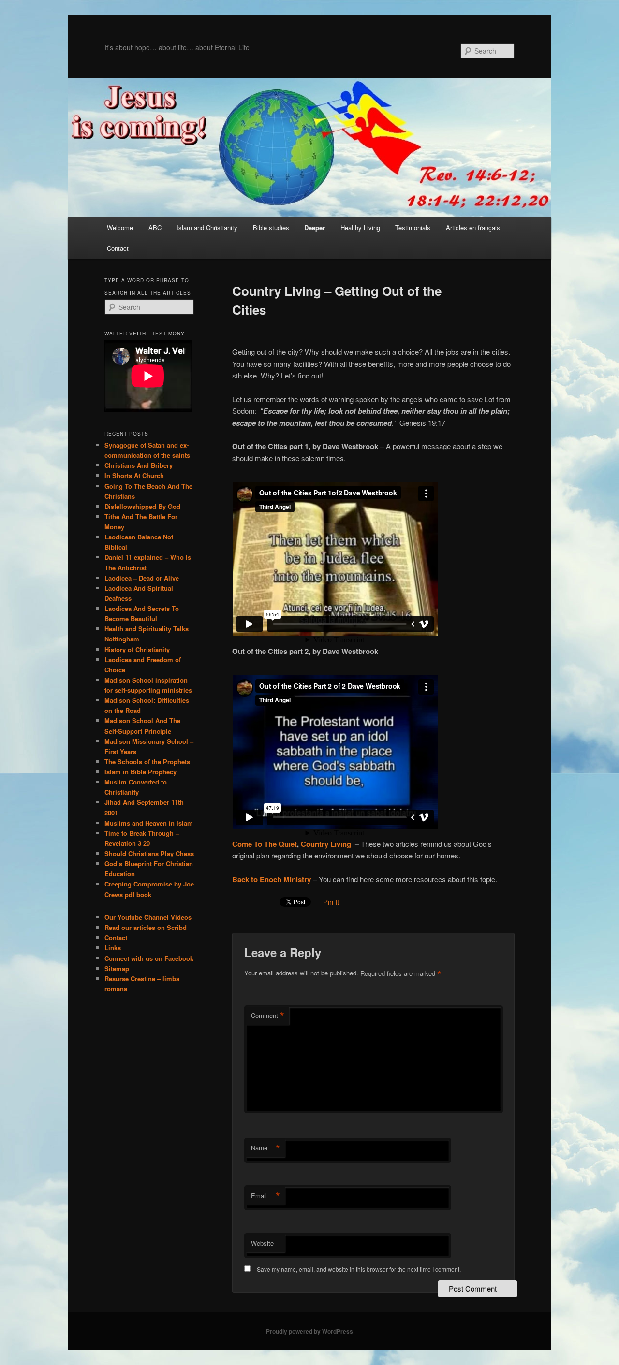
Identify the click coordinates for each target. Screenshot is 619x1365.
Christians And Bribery (138, 465)
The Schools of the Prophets (147, 761)
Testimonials (412, 227)
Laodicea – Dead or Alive (141, 577)
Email (265, 1196)
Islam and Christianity (207, 227)
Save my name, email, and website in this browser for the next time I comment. (359, 1269)
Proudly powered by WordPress (309, 1331)
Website (262, 1243)
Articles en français (473, 227)
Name (265, 1148)
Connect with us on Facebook (148, 958)
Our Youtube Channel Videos (148, 917)
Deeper (314, 227)
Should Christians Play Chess (149, 853)
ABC (155, 227)
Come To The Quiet (264, 844)
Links (112, 947)
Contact (118, 248)
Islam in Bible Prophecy (140, 771)
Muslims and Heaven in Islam (148, 823)
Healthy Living (360, 227)
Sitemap (116, 968)
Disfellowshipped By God (142, 506)
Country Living (326, 844)
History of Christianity (137, 649)
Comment (267, 1015)
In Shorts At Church (134, 475)
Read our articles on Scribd (145, 927)
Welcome (120, 227)
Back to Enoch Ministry (271, 879)
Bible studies (271, 227)
